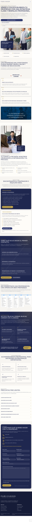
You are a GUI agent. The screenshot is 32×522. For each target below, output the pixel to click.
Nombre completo (4, 449)
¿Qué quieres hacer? (18, 453)
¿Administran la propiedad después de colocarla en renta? (10, 414)
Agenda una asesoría (4, 510)
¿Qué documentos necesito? (5, 408)
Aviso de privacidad (20, 506)
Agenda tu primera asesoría (6, 277)
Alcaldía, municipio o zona (5, 462)
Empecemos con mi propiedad (26, 348)
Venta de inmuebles (4, 506)
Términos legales (19, 507)
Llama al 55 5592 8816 (16, 277)
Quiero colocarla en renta (6, 228)
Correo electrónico (4, 453)
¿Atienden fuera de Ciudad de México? (7, 411)
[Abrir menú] (30, 2)
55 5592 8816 (19, 510)
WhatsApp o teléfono (19, 449)
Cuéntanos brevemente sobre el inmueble (7, 466)
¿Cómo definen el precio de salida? (6, 400)
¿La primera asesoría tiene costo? (6, 397)
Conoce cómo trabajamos (5, 22)
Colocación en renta (4, 507)
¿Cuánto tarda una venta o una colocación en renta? (9, 403)
